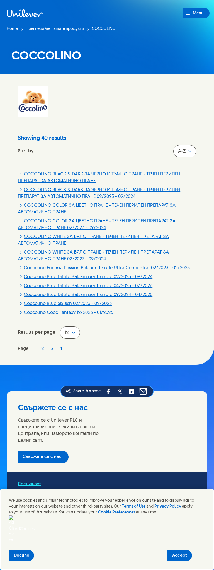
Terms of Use (133, 506)
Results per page (36, 332)
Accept (179, 555)
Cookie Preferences (116, 512)
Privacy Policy (167, 506)
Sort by (26, 150)
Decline (21, 555)
